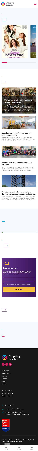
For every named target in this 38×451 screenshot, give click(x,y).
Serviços (4, 384)
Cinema (4, 378)
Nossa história (6, 373)
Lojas (3, 381)
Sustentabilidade (7, 393)
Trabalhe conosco (7, 396)
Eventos (4, 376)
